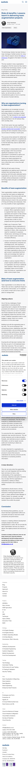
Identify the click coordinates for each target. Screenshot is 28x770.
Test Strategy (6, 663)
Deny (14, 413)
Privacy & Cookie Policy (8, 754)
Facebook (4, 750)
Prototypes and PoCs (8, 695)
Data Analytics (6, 681)
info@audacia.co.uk (7, 544)
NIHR (3, 623)
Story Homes (6, 605)
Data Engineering (7, 685)
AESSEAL (5, 603)
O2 (3, 612)
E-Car (4, 609)
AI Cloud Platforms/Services (10, 701)
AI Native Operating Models (10, 634)
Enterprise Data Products (9, 688)
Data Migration (6, 683)
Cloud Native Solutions (8, 715)
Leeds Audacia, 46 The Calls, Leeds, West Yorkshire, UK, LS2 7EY (12, 734)
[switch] (24, 385)
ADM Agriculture (7, 607)
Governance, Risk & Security (10, 639)
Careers (4, 596)
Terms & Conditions (7, 756)
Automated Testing (7, 665)
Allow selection (14, 409)
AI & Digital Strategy (8, 630)
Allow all (14, 405)
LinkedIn (4, 752)
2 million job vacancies (19, 117)
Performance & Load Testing (10, 667)
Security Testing (6, 671)
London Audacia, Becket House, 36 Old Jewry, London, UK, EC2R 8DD (13, 737)
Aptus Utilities (6, 618)
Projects (4, 587)
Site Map (4, 748)
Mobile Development (8, 653)
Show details (20, 400)
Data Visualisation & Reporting (10, 679)
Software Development (8, 646)
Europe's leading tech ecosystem (10, 129)
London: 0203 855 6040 (9, 732)
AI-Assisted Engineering (9, 649)
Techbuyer (5, 616)
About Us (5, 591)
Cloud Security (6, 720)
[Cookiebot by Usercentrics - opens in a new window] (20, 355)
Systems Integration (7, 651)
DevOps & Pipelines (7, 718)
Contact (4, 593)
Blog (3, 585)
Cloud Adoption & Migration (10, 713)
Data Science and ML (8, 704)
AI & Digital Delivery (8, 632)
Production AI (6, 697)
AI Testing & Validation (8, 669)
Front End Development (9, 655)
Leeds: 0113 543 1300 (8, 729)
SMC (3, 614)
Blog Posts (4, 9)
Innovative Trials (6, 621)
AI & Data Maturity (7, 637)
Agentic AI (5, 699)
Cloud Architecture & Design (10, 711)
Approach (5, 589)
